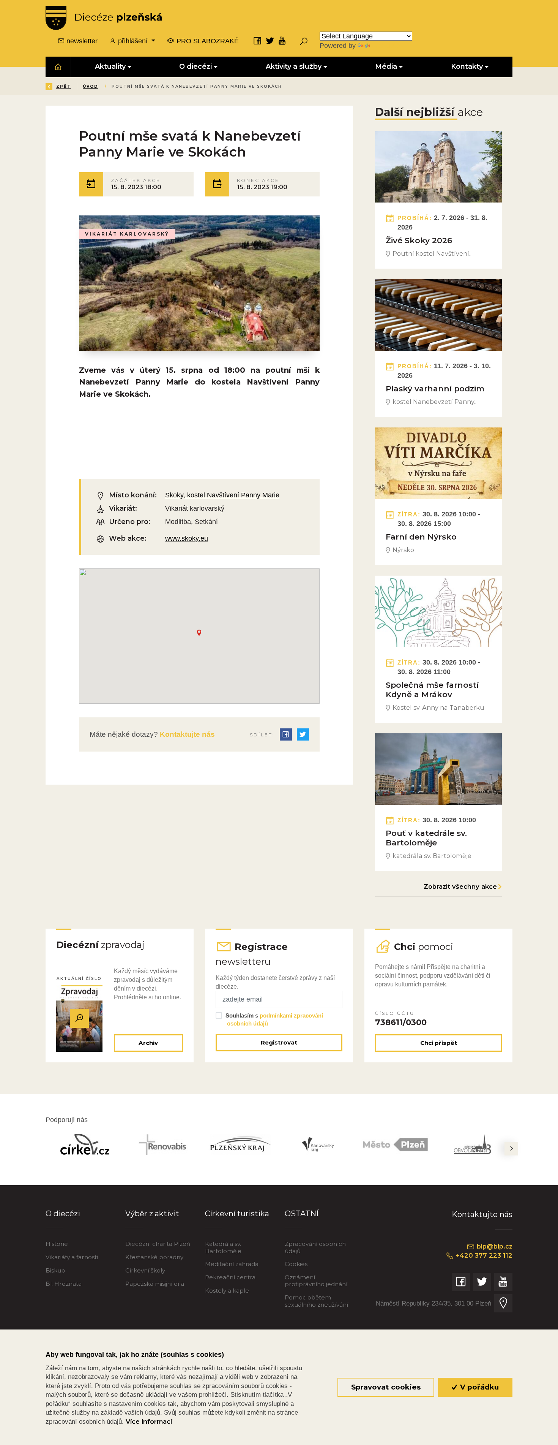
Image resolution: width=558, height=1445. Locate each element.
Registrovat (279, 1042)
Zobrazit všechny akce (460, 886)
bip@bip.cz (493, 1246)
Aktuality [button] (110, 66)
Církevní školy (145, 1270)
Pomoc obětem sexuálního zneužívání (316, 1301)
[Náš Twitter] (270, 40)
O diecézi (63, 1213)
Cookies (296, 1264)
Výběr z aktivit (152, 1213)
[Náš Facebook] (257, 40)
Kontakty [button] (467, 66)
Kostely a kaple (227, 1290)
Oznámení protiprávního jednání (316, 1281)
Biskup (55, 1270)
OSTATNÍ (301, 1213)
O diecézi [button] (196, 66)
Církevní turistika (237, 1213)
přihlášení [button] (133, 41)
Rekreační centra (230, 1277)
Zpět (63, 86)
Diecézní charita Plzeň (157, 1243)
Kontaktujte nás (186, 734)
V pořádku (478, 1387)
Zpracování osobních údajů (315, 1247)
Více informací (149, 1421)
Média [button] (386, 66)
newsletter (81, 41)
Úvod (90, 86)
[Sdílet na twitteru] (303, 734)
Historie (57, 1243)
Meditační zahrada (232, 1264)
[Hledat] (303, 41)
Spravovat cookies (386, 1387)
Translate (386, 45)
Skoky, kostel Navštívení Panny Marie (222, 495)
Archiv (148, 1042)
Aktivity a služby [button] (294, 66)
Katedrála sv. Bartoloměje (223, 1247)
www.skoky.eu (186, 538)
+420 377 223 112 (483, 1255)
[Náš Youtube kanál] (282, 40)
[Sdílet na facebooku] (286, 734)
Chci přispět (438, 1042)
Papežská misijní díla (154, 1283)
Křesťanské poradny (154, 1257)
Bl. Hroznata (64, 1283)
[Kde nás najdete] (503, 1303)
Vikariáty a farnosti (72, 1257)
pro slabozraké (207, 41)
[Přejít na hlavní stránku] (104, 18)
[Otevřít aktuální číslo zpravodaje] (79, 1018)
